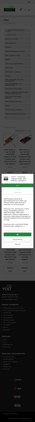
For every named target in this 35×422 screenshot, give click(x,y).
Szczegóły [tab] (17, 189)
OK (17, 234)
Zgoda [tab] (17, 185)
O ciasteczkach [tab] (17, 192)
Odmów (17, 244)
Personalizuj (17, 239)
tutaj (23, 226)
